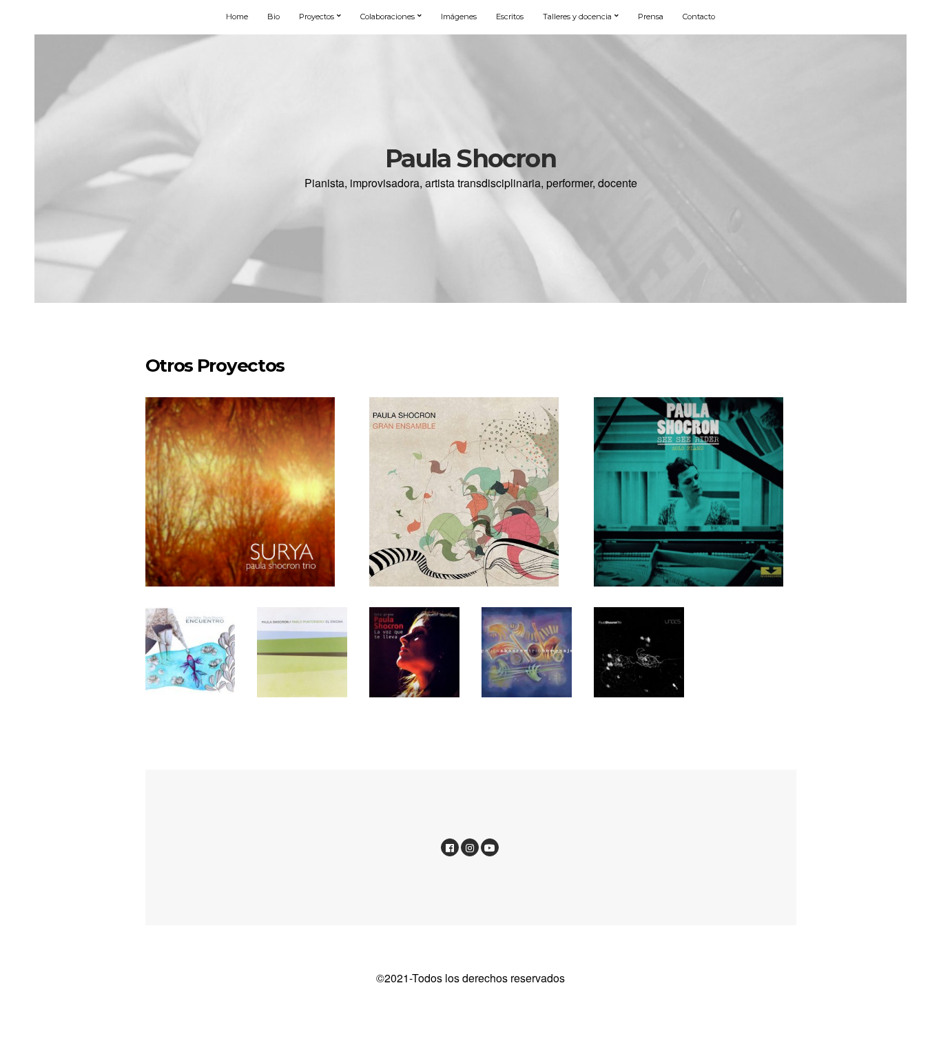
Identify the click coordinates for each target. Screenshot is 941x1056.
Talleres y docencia (577, 16)
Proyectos (316, 16)
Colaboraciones (387, 16)
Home (237, 16)
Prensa (650, 16)
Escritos (510, 16)
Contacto (699, 16)
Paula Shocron (470, 158)
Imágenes (459, 16)
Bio (273, 16)
